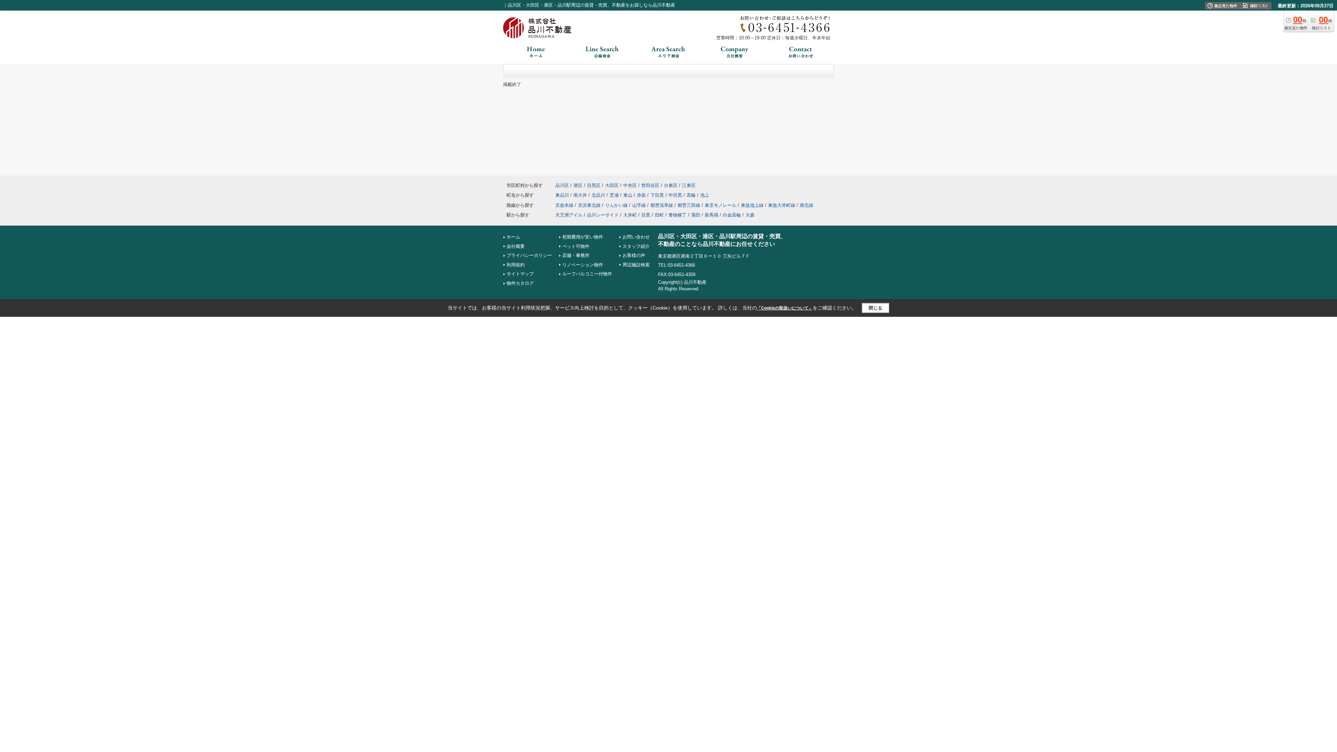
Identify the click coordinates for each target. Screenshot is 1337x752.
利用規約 (516, 264)
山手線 (639, 205)
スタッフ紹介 (636, 246)
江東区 (689, 185)
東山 (627, 195)
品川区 (562, 185)
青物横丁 (677, 215)
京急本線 (564, 205)
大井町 (630, 215)
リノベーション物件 (582, 264)
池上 (704, 195)
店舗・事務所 (575, 255)
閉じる (875, 308)
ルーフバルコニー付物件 (587, 273)
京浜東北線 (589, 205)
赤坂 (641, 195)
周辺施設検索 (636, 264)
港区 (578, 185)
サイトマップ (520, 273)
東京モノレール (720, 205)
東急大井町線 (781, 205)
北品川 (598, 195)
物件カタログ (520, 283)
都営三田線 (689, 205)
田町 (659, 215)
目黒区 (594, 185)
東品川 (562, 195)
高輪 (691, 195)
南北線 (806, 205)
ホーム (513, 237)
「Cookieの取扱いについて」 (785, 308)
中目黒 (675, 195)
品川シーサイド (603, 215)
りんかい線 (616, 205)
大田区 (612, 185)
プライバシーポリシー (529, 255)
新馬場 (711, 215)
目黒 (645, 215)
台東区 (671, 185)
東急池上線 (752, 205)
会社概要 (516, 246)
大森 (749, 215)
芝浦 (614, 195)
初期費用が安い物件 (582, 237)
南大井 (580, 195)
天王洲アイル (569, 215)
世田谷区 (650, 185)
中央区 (630, 185)
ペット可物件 (575, 246)
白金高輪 (732, 215)
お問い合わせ (636, 237)
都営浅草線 (661, 205)
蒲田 (695, 215)
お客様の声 (634, 255)
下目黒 (657, 195)
